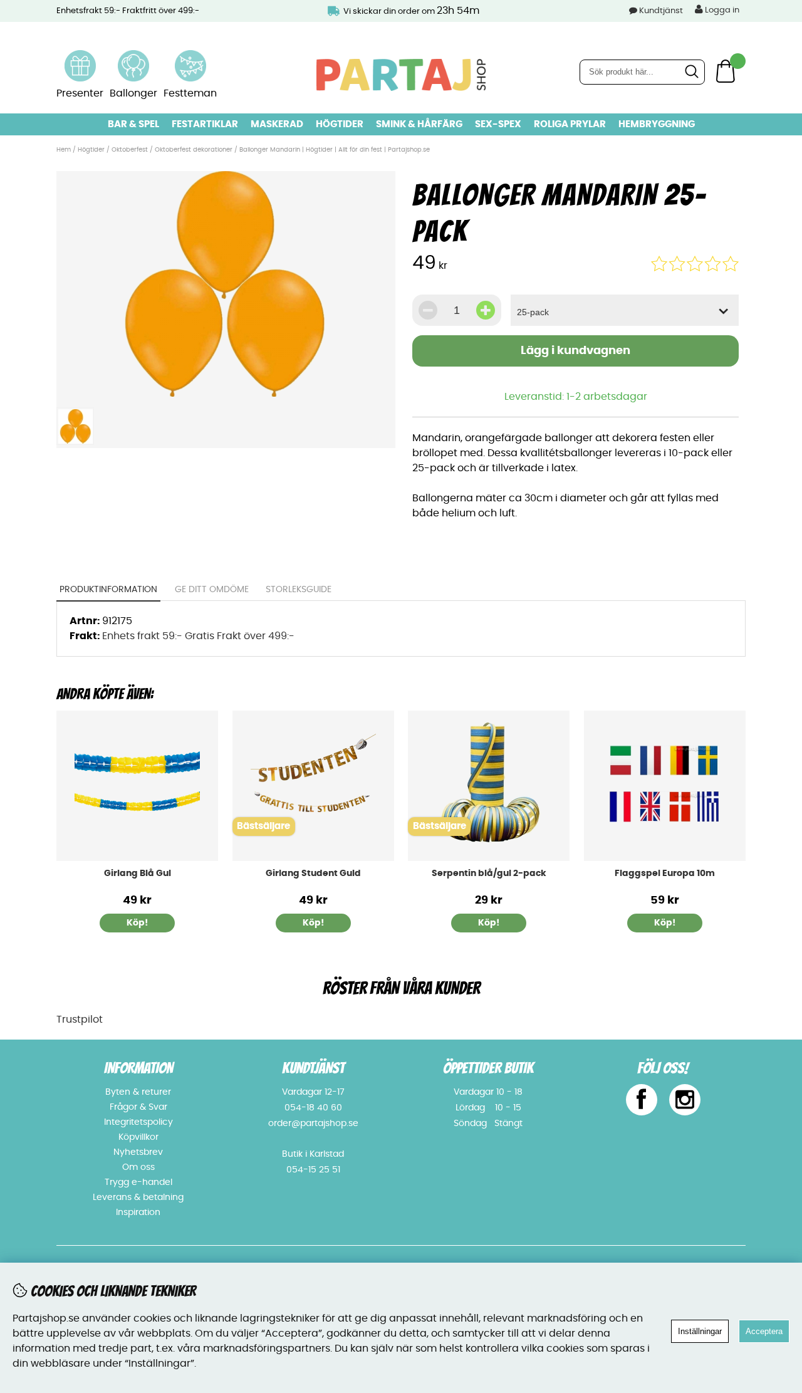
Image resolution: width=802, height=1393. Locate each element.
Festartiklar (205, 124)
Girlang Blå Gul (137, 873)
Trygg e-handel (138, 1182)
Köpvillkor (138, 1137)
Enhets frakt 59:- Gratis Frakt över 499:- (198, 636)
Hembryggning (656, 124)
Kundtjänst (661, 11)
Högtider (339, 124)
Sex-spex (498, 124)
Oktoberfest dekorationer (193, 150)
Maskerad (277, 124)
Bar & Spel (133, 124)
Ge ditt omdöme (212, 589)
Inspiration (138, 1212)
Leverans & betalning (138, 1197)
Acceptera (764, 1331)
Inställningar (700, 1331)
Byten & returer (138, 1092)
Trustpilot (79, 1020)
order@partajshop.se (313, 1123)
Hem (63, 150)
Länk (80, 58)
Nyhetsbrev (138, 1152)
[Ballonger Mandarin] (225, 394)
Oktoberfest (130, 150)
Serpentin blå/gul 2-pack (489, 873)
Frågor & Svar (138, 1107)
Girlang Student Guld (313, 873)
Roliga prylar (570, 124)
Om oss (138, 1167)
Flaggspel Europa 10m (665, 873)
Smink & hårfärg (419, 124)
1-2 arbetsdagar (606, 397)
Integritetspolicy (138, 1122)
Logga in (721, 10)
